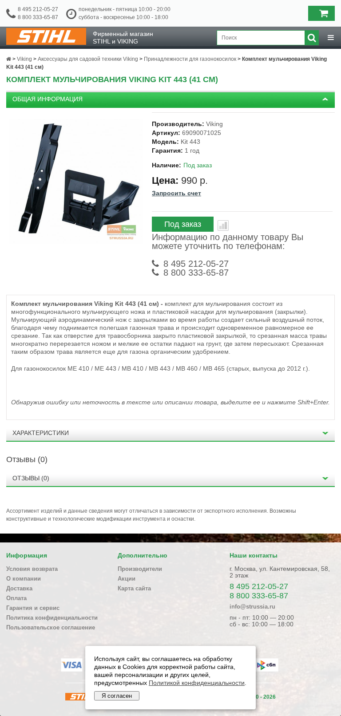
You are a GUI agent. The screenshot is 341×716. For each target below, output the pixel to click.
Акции (126, 578)
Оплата (16, 598)
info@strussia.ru (252, 606)
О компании (23, 578)
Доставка (19, 588)
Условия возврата (32, 569)
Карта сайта (134, 588)
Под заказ (182, 224)
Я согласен (117, 695)
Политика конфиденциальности (52, 617)
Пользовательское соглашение (50, 627)
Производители (140, 569)
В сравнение (223, 225)
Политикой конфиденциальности (197, 682)
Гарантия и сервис (32, 608)
